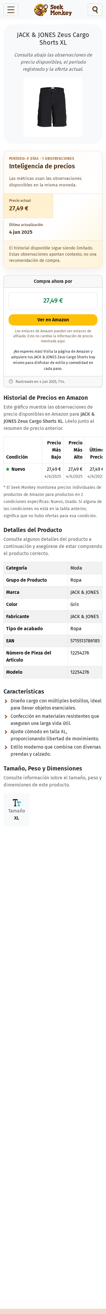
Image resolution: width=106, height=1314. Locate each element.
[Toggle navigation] (11, 10)
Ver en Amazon (53, 320)
